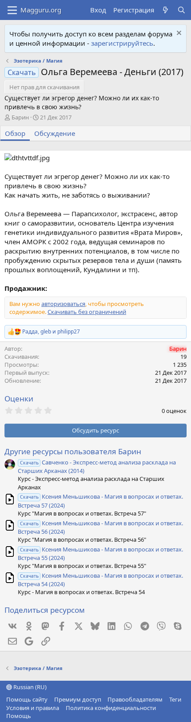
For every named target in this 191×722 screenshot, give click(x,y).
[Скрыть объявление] (178, 34)
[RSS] (38, 716)
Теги (175, 699)
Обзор (15, 133)
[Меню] (12, 10)
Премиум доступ (77, 699)
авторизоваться (63, 304)
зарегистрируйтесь (122, 43)
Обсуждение (54, 133)
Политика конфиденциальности (111, 708)
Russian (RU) (29, 687)
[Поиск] (181, 10)
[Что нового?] (165, 10)
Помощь (18, 716)
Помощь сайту (27, 699)
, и (51, 331)
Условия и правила (32, 708)
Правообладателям (135, 699)
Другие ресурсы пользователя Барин (72, 451)
